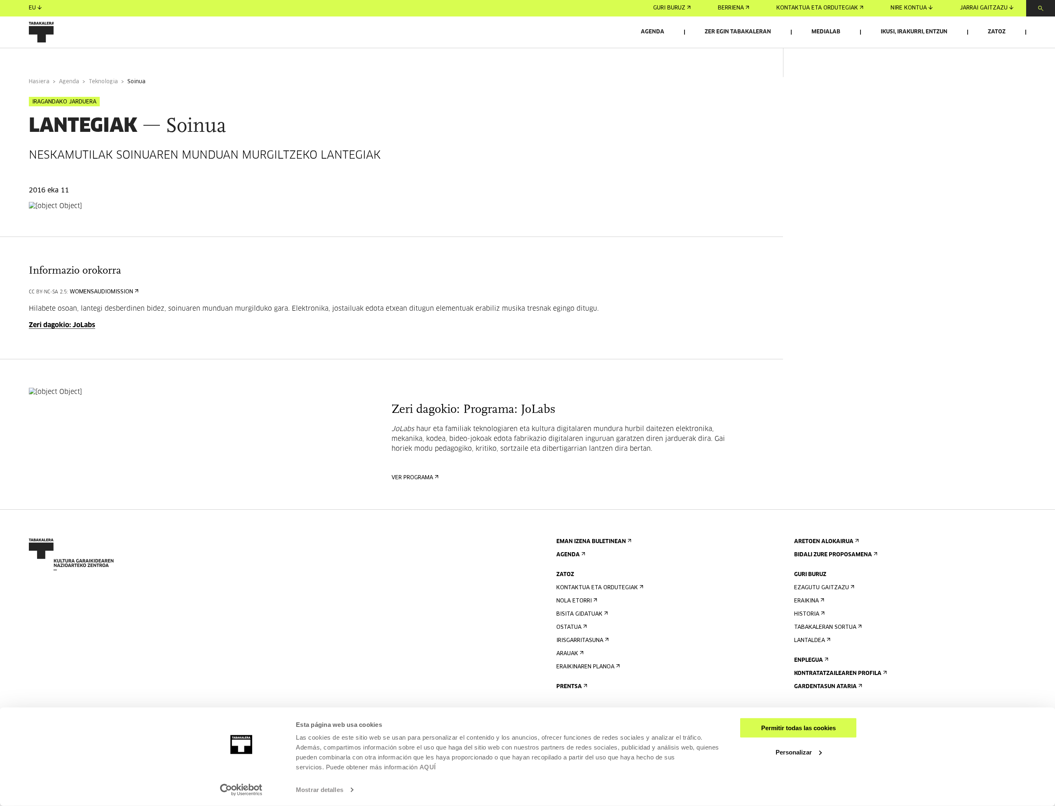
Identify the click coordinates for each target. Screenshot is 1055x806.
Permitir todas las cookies (798, 727)
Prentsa (569, 686)
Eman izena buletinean (591, 541)
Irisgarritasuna (579, 640)
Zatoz (997, 32)
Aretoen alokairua (823, 541)
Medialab (825, 32)
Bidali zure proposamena (833, 555)
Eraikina (806, 601)
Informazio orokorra (62, 59)
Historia (806, 614)
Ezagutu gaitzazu (821, 587)
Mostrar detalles (319, 789)
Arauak (567, 653)
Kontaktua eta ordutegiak (817, 8)
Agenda (652, 32)
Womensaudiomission (101, 292)
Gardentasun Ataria (825, 686)
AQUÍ (428, 767)
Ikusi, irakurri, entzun (914, 32)
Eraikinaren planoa (585, 667)
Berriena (731, 8)
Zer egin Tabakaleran (738, 32)
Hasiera (39, 81)
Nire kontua (909, 8)
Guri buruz (669, 8)
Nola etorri (574, 601)
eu (32, 8)
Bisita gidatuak (579, 614)
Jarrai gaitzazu (984, 8)
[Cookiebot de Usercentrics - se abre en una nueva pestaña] (241, 790)
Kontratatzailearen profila (838, 673)
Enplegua (808, 660)
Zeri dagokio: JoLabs (62, 325)
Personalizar (794, 751)
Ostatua (568, 627)
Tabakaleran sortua (825, 627)
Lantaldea (809, 640)
